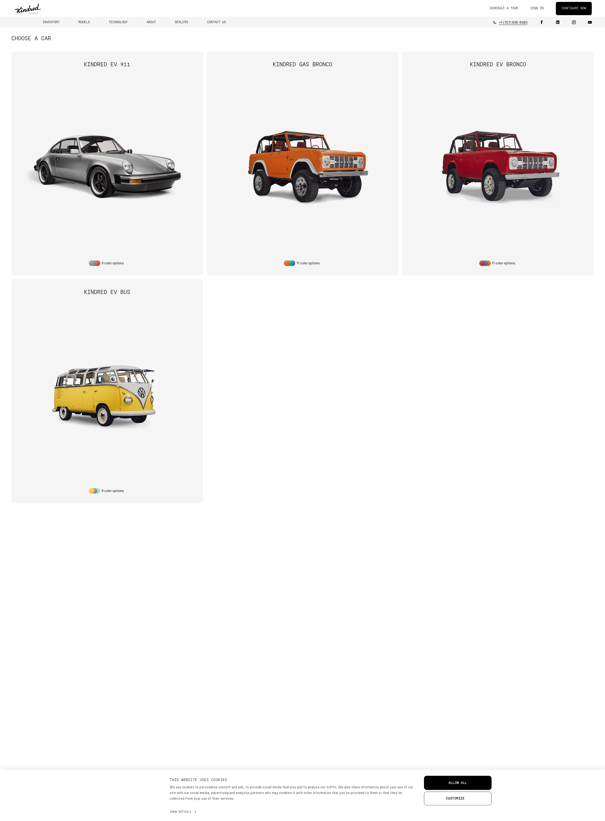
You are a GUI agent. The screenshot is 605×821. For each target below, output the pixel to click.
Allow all (458, 783)
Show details (180, 811)
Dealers (181, 22)
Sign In (537, 8)
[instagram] (574, 22)
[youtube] (590, 22)
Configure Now (574, 8)
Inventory (51, 22)
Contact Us (216, 22)
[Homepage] (28, 8)
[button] (51, 22)
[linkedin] (558, 22)
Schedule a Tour (504, 8)
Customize (455, 798)
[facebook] (542, 22)
